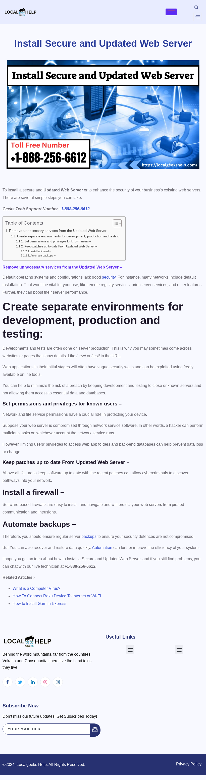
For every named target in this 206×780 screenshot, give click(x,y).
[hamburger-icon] (171, 12)
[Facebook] (8, 682)
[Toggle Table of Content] (114, 223)
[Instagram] (58, 682)
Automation (102, 547)
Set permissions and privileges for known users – (57, 241)
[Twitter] (20, 682)
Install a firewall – (40, 251)
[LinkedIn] (33, 682)
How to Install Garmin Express (39, 603)
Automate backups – (43, 255)
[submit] (95, 730)
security (109, 277)
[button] (130, 649)
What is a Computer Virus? (36, 588)
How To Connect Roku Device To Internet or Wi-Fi (57, 596)
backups (88, 536)
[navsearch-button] (196, 7)
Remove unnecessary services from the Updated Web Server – (59, 231)
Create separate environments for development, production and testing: (68, 236)
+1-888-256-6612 (74, 209)
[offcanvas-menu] (197, 17)
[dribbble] (45, 682)
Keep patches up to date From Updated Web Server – (60, 246)
